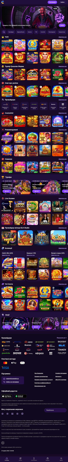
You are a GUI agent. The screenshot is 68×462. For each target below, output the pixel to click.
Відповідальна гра (40, 386)
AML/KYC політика (60, 379)
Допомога (58, 376)
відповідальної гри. (55, 429)
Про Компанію (39, 373)
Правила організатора (41, 376)
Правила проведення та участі (44, 379)
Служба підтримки (61, 373)
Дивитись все (6, 255)
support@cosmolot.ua (12, 378)
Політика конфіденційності (43, 383)
